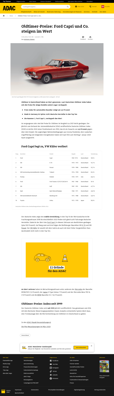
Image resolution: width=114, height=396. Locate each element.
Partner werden (74, 364)
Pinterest (55, 378)
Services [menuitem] (87, 12)
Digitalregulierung (79, 390)
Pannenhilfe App (7, 360)
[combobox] (45, 7)
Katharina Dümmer (29, 39)
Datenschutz (35, 390)
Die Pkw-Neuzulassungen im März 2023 (35, 327)
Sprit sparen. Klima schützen (75, 1)
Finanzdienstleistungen (31, 367)
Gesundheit (90, 1)
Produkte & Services (29, 357)
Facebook (55, 360)
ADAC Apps (5, 357)
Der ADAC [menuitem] (103, 12)
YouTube (55, 364)
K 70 (83, 225)
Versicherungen (28, 360)
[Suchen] (68, 6)
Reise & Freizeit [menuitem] (39, 12)
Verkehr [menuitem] (94, 12)
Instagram (56, 368)
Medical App (6, 364)
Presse (72, 383)
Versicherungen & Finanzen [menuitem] (72, 12)
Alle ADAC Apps (7, 373)
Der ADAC (72, 357)
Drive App (6, 367)
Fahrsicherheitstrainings (31, 370)
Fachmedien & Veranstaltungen (79, 380)
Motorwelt (102, 357)
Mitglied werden (21, 1)
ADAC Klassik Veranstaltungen (38, 322)
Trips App (5, 370)
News (11, 16)
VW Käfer (33, 228)
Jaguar (45, 292)
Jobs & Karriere (74, 360)
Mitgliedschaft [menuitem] (26, 12)
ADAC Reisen (32, 1)
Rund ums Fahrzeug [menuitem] (54, 12)
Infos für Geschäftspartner (78, 376)
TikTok (55, 371)
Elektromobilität (59, 1)
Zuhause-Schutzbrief (45, 1)
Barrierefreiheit (19, 393)
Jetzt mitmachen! (81, 347)
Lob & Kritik (73, 370)
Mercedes (78, 289)
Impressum (18, 390)
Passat (23, 228)
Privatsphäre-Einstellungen (56, 390)
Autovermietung (28, 364)
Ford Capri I (51, 222)
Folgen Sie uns (53, 357)
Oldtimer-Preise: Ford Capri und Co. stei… (30, 16)
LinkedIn (55, 375)
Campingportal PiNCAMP (31, 383)
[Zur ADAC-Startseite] (9, 8)
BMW (39, 295)
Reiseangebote (28, 380)
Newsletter (73, 373)
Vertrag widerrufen (99, 390)
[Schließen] (91, 346)
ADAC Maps (27, 376)
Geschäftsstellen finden (77, 367)
